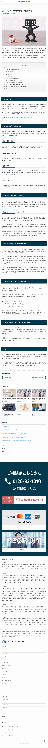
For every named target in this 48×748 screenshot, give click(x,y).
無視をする (10, 76)
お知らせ (5, 448)
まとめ (7, 88)
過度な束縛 (10, 74)
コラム (4, 710)
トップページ (6, 693)
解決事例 (5, 716)
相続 (4, 659)
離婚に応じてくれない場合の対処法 (15, 80)
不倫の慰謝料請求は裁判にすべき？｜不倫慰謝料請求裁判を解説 (16, 440)
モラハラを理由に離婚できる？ (13, 78)
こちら (26, 549)
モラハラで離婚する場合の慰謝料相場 (14, 82)
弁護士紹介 (5, 699)
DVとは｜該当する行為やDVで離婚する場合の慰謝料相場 (19, 117)
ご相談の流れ (6, 702)
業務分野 (5, 696)
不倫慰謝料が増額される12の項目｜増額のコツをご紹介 (14, 437)
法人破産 (5, 668)
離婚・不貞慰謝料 (6, 13)
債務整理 (5, 674)
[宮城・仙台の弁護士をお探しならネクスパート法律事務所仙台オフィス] (24, 1)
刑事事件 (5, 671)
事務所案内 (5, 707)
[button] (1, 1)
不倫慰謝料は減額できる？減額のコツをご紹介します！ (14, 433)
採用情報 (5, 732)
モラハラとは (9, 67)
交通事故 (5, 656)
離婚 (4, 650)
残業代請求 (5, 662)
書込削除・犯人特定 (7, 680)
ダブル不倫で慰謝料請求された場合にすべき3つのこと (14, 429)
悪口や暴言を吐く (11, 71)
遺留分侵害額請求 (7, 665)
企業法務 (5, 677)
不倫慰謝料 (5, 653)
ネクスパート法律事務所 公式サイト (11, 726)
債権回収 (5, 683)
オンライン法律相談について (9, 735)
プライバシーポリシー (8, 729)
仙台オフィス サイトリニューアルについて (11, 426)
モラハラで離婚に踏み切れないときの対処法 (16, 86)
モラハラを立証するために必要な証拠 (14, 84)
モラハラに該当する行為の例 (12, 69)
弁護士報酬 (5, 704)
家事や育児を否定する (12, 72)
